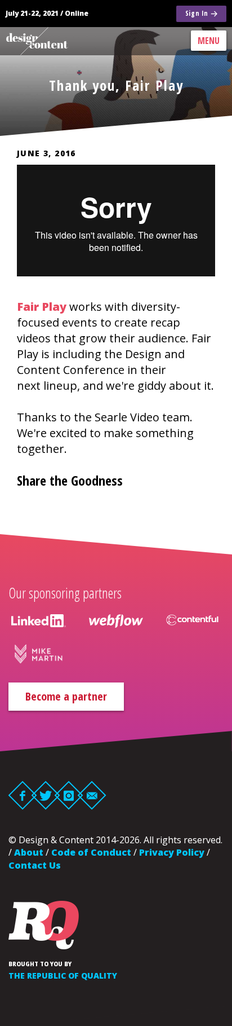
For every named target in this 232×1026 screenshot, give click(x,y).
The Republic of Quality (62, 975)
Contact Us (34, 865)
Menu (209, 40)
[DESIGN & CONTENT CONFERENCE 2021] (48, 41)
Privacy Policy (171, 852)
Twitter (46, 795)
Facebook (22, 795)
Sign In (196, 13)
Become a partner (66, 696)
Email (92, 795)
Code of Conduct (91, 852)
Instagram (69, 795)
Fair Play (41, 306)
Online (76, 13)
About (28, 852)
